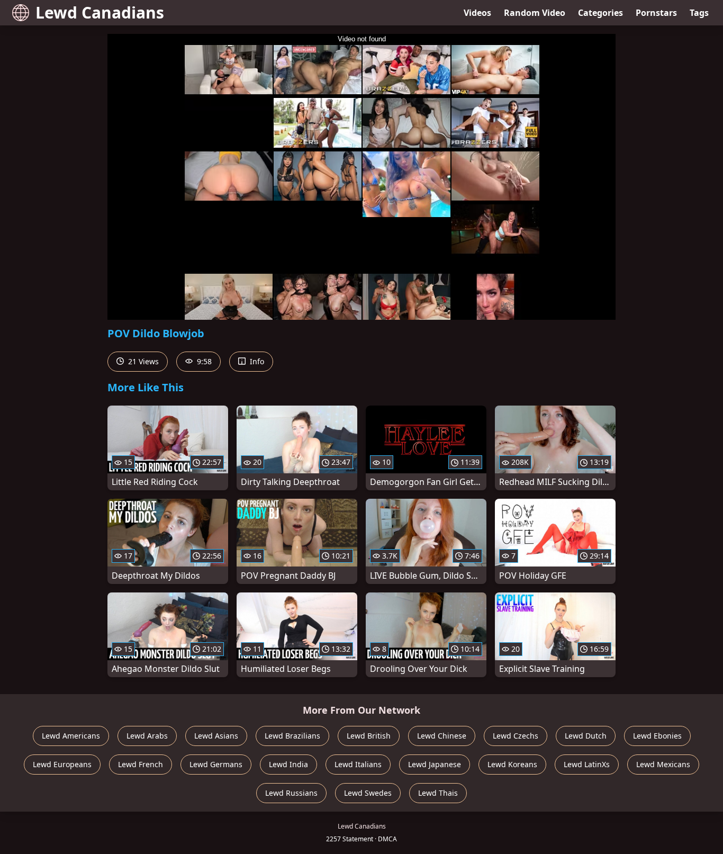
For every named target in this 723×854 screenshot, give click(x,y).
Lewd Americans (71, 736)
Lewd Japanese (434, 764)
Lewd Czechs (515, 736)
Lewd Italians (358, 764)
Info (256, 361)
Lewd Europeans (62, 764)
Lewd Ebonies (657, 736)
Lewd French (140, 764)
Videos (477, 13)
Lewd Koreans (512, 764)
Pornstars (656, 13)
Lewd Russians (291, 793)
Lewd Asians (216, 736)
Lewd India (288, 764)
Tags (699, 13)
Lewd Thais (438, 793)
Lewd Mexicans (663, 764)
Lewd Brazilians (292, 736)
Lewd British (369, 736)
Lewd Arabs (147, 736)
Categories (600, 13)
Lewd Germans (215, 764)
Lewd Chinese (441, 736)
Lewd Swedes (368, 793)
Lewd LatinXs (587, 764)
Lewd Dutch (586, 736)
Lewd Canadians (99, 12)
